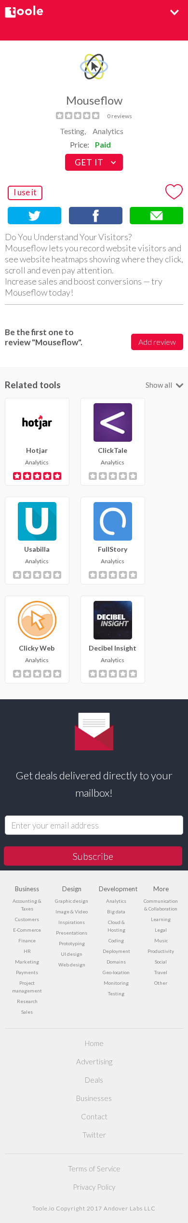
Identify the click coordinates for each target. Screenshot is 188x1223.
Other (160, 983)
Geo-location (116, 972)
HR (27, 951)
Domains (116, 962)
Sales (27, 1012)
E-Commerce (27, 930)
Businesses (94, 1098)
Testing (116, 993)
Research (27, 1001)
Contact (94, 1116)
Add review (157, 341)
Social (161, 962)
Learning (161, 919)
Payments (27, 972)
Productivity (161, 951)
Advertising (94, 1061)
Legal (161, 930)
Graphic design (71, 901)
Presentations (71, 933)
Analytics (108, 131)
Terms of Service (94, 1168)
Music (161, 940)
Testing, (73, 131)
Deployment (116, 951)
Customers (27, 919)
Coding (116, 940)
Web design (71, 964)
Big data (116, 911)
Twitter (94, 1134)
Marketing (27, 962)
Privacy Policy (94, 1186)
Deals (94, 1079)
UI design (71, 954)
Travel (160, 972)
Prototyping (72, 943)
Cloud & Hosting (116, 926)
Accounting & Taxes (27, 904)
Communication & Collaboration (161, 904)
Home (94, 1043)
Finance (27, 940)
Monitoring (116, 983)
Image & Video (71, 911)
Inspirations (71, 922)
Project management (27, 986)
